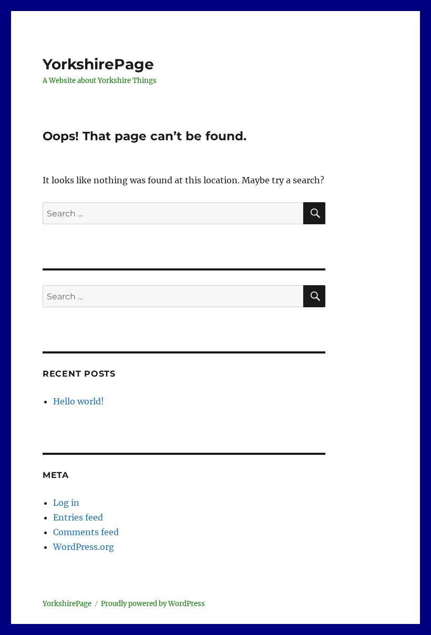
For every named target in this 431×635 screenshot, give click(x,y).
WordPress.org (83, 547)
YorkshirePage (98, 64)
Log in (66, 502)
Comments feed (86, 532)
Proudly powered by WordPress (153, 603)
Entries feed (78, 517)
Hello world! (78, 401)
